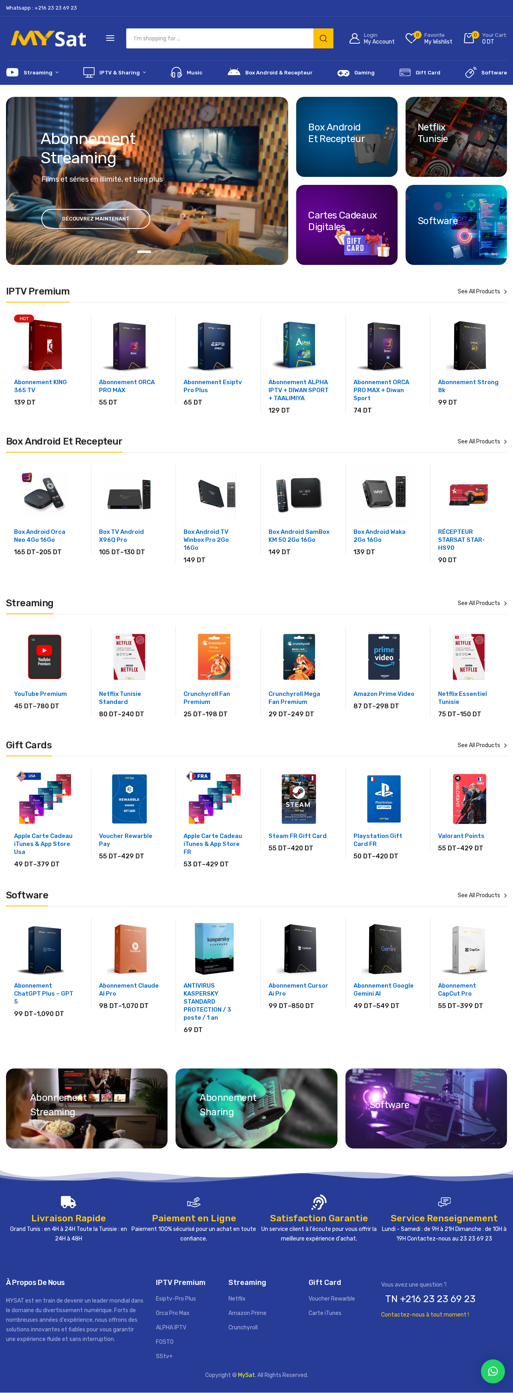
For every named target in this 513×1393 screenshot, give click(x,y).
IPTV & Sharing (119, 73)
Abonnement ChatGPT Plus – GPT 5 (43, 993)
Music (194, 73)
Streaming (38, 73)
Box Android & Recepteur (279, 73)
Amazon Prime (247, 1313)
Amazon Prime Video (383, 694)
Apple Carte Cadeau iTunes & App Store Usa (43, 844)
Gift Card (428, 73)
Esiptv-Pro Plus (176, 1299)
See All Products (479, 291)
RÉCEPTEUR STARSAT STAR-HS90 (461, 539)
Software (494, 73)
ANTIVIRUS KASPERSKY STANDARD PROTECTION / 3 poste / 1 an (207, 1001)
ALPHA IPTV (171, 1328)
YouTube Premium (40, 694)
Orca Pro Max (173, 1313)
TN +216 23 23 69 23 (430, 1299)
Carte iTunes (325, 1313)
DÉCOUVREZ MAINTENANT (95, 219)
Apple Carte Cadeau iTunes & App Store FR (213, 844)
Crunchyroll (243, 1328)
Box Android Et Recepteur (336, 133)
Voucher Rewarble (332, 1299)
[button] (493, 1371)
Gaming (364, 73)
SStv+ (164, 1356)
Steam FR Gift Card (298, 836)
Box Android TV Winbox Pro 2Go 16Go (206, 539)
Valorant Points (461, 836)
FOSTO (165, 1342)
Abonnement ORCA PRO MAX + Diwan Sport (381, 390)
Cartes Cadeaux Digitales (342, 221)
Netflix (237, 1299)
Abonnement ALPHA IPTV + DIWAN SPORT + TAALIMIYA (299, 390)
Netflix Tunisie (433, 133)
